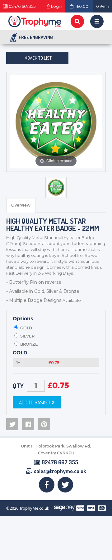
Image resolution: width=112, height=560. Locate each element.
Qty (18, 385)
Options (23, 318)
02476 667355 (22, 6)
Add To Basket (34, 402)
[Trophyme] (34, 21)
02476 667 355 (60, 462)
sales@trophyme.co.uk (60, 471)
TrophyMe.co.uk (34, 508)
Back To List (39, 58)
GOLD (20, 352)
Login (56, 6)
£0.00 (82, 6)
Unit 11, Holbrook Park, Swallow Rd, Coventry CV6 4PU (56, 449)
